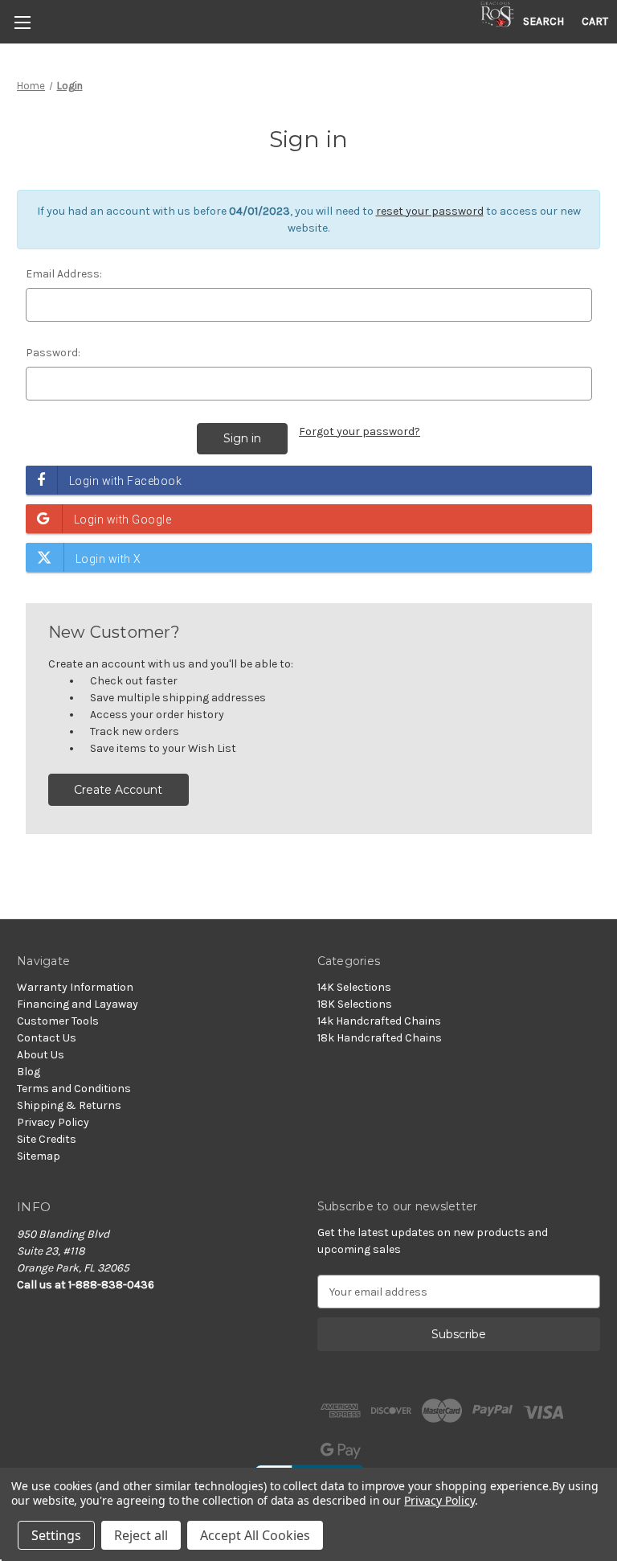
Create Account (118, 790)
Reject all (141, 1535)
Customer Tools (58, 1021)
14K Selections (354, 987)
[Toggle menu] (22, 22)
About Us (40, 1055)
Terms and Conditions (74, 1088)
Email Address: (64, 274)
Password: (53, 352)
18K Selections (354, 1004)
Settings (56, 1535)
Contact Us (46, 1038)
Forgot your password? (359, 431)
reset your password (430, 211)
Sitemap (38, 1156)
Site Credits (46, 1139)
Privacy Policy (53, 1122)
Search (543, 21)
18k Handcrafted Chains (379, 1038)
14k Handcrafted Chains (379, 1021)
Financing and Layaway (77, 1004)
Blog (28, 1071)
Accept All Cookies (255, 1535)
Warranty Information (75, 987)
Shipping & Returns (69, 1105)
